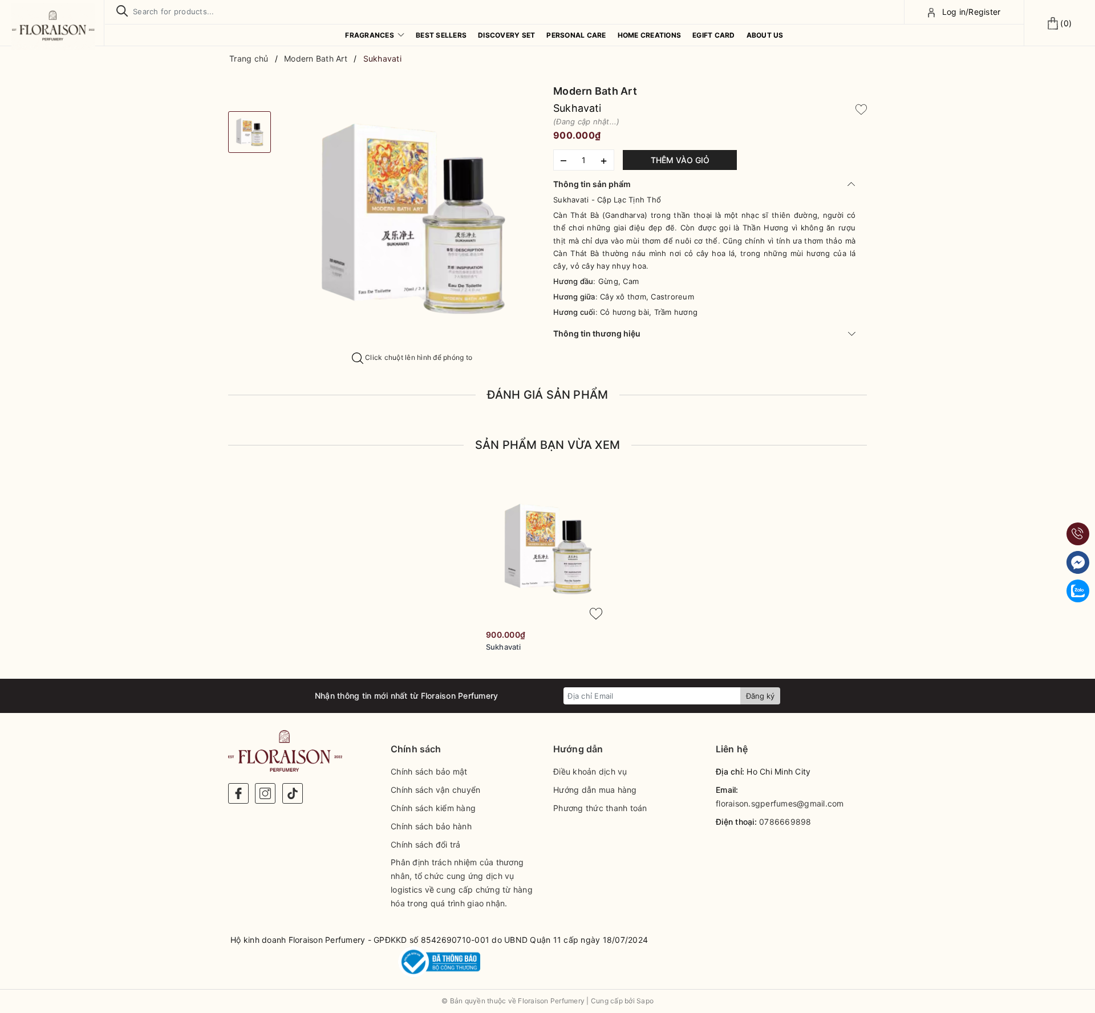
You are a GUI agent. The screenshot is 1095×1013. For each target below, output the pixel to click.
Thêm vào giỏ (680, 160)
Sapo (645, 1000)
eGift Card (713, 35)
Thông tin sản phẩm (592, 184)
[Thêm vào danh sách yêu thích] (596, 613)
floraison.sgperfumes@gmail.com (780, 803)
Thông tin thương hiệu (596, 333)
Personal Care (576, 35)
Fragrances (370, 35)
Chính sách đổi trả (426, 844)
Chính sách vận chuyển (435, 790)
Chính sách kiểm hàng (433, 808)
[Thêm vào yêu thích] (861, 108)
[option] (412, 218)
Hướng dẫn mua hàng (595, 790)
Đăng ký (760, 695)
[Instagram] (265, 793)
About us (765, 35)
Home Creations (650, 35)
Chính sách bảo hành (431, 826)
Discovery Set (506, 35)
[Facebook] (238, 793)
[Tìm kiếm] (122, 11)
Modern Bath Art (595, 91)
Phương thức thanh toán (600, 808)
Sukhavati (503, 646)
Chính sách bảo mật (429, 771)
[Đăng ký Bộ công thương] (439, 962)
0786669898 (785, 821)
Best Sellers (441, 35)
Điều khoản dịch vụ (590, 771)
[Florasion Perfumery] (53, 26)
